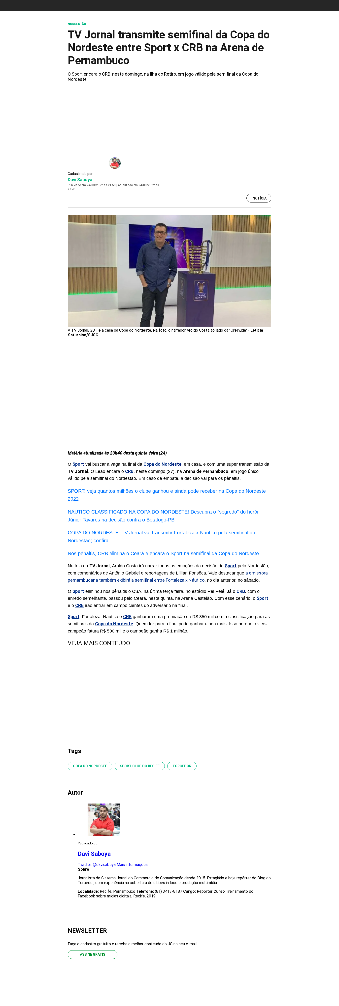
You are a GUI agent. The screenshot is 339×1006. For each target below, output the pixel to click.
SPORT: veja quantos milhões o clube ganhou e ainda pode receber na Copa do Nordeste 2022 (167, 495)
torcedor (181, 766)
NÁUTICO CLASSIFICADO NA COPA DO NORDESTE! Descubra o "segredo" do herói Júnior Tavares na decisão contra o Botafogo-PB (163, 515)
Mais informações (132, 864)
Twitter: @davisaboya (97, 864)
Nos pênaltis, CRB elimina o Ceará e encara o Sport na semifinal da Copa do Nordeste (163, 553)
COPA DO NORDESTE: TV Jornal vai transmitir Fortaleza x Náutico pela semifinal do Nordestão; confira (161, 536)
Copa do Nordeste (90, 766)
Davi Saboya (80, 179)
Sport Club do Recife (140, 766)
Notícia (260, 198)
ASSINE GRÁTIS (92, 954)
